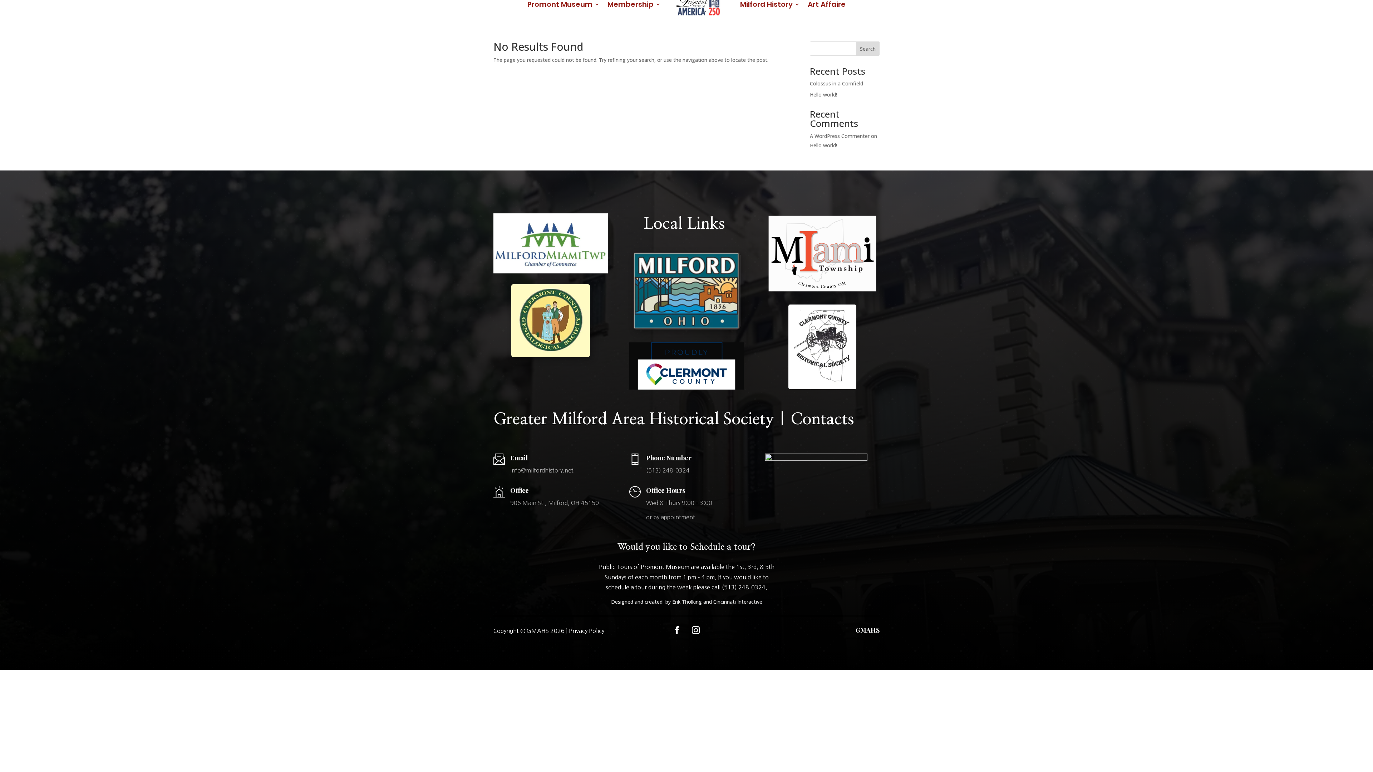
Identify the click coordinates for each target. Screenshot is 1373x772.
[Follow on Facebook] (677, 630)
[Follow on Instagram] (696, 630)
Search (868, 48)
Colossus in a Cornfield (836, 83)
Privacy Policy (586, 631)
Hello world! (823, 94)
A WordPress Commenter (840, 136)
